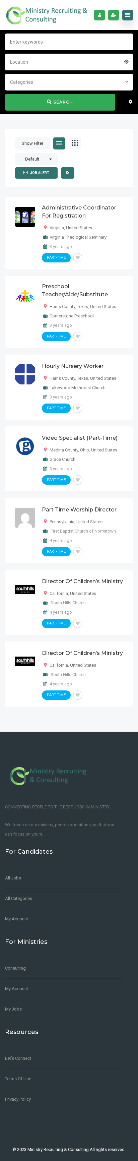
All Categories (18, 898)
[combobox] (69, 61)
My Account (16, 918)
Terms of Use (18, 1078)
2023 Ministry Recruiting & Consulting (53, 1149)
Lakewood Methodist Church (78, 387)
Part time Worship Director (79, 509)
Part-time (56, 257)
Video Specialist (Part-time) (80, 438)
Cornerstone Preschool (72, 315)
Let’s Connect (18, 1058)
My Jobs (13, 1009)
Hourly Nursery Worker (73, 366)
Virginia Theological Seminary (78, 237)
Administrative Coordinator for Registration (79, 211)
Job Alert (39, 173)
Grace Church (62, 459)
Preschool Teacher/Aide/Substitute (75, 290)
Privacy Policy (18, 1099)
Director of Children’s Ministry (82, 581)
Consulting (15, 968)
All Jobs (13, 877)
